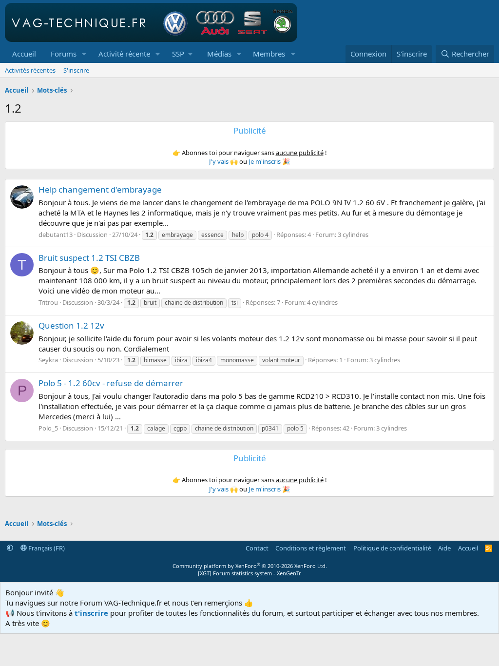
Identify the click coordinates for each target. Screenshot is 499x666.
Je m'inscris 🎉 (269, 161)
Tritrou (48, 302)
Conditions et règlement (310, 548)
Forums (64, 54)
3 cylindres (353, 234)
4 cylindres (322, 302)
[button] (84, 54)
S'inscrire (76, 70)
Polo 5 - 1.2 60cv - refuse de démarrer (110, 383)
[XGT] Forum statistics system (249, 573)
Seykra (48, 359)
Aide (444, 548)
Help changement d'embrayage (100, 189)
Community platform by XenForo (250, 565)
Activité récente (124, 54)
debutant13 (55, 234)
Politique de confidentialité (392, 548)
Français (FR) (46, 548)
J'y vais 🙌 (223, 161)
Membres (269, 54)
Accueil (24, 54)
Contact (257, 548)
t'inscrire (91, 613)
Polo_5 (48, 428)
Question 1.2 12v (71, 325)
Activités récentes (30, 70)
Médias (219, 54)
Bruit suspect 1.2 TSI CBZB (89, 257)
